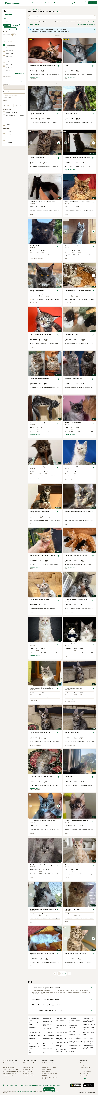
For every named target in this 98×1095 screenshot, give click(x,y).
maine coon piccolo (34, 1035)
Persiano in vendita (28, 1073)
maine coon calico (34, 1043)
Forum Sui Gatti (46, 1071)
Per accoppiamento (9, 29)
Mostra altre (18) (19, 73)
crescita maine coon (48, 1035)
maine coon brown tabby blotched (61, 1019)
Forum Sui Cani (46, 1069)
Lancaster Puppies (55, 1085)
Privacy (82, 1065)
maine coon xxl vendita (33, 1023)
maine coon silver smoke (48, 1024)
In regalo (15, 25)
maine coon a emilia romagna (88, 1033)
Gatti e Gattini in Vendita (29, 1060)
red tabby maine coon (34, 1019)
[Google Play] (75, 1085)
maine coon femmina (62, 1030)
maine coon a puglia (61, 1035)
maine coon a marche (89, 1030)
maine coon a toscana (89, 1024)
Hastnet (17, 1085)
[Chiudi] (94, 29)
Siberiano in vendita (28, 1075)
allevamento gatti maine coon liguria (88, 1042)
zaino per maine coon (49, 1041)
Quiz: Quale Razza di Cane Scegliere (49, 1074)
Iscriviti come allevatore (52, 2)
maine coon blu (33, 1030)
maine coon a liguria (75, 1045)
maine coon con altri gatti (48, 1044)
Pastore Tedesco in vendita (10, 1069)
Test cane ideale (84, 1075)
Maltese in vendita (8, 1075)
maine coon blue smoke (34, 1047)
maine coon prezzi (48, 1021)
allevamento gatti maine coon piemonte (75, 1019)
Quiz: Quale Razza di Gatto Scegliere (49, 1078)
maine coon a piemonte (73, 1030)
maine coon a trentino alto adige (75, 1042)
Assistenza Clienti (85, 1067)
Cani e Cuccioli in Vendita (10, 1060)
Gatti (5, 18)
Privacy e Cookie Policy (30, 1091)
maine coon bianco (61, 1023)
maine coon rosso (48, 1018)
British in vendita (27, 1065)
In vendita (7, 25)
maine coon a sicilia (88, 1027)
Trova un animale (37, 2)
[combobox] (12, 81)
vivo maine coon (47, 1032)
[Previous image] (30, 142)
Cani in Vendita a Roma (48, 1065)
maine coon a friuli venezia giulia (61, 1039)
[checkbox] (4, 45)
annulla (22, 38)
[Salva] (58, 66)
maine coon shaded (48, 1038)
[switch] (13, 35)
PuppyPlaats (24, 1085)
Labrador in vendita (8, 1067)
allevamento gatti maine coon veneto (61, 1050)
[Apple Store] (89, 1085)
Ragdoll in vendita (28, 1067)
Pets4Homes (9, 1085)
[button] (45, 142)
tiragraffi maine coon (35, 1032)
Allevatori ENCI (84, 1073)
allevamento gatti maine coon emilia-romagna (88, 1047)
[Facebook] (81, 1078)
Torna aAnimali (8, 14)
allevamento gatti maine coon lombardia (74, 1050)
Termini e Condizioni (85, 1071)
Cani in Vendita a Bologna (49, 1067)
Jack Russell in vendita (9, 1073)
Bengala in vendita (28, 1069)
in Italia (57, 11)
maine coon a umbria (75, 1023)
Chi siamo (82, 1063)
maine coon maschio (61, 1032)
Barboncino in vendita (9, 1065)
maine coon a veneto (62, 1042)
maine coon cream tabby (61, 1026)
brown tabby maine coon (48, 1051)
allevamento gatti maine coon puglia (88, 1037)
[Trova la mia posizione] (22, 81)
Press (81, 1069)
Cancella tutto (20, 11)
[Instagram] (84, 1078)
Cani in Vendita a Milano (49, 1063)
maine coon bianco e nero (35, 1051)
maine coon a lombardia (59, 1046)
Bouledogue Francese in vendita (12, 1071)
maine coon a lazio (74, 1034)
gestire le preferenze (50, 1091)
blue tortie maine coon (47, 1029)
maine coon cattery (48, 1048)
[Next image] (58, 142)
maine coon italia (34, 1038)
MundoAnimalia (33, 1085)
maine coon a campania (73, 1026)
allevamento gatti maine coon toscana (75, 1037)
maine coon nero (34, 1041)
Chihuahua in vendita (9, 1063)
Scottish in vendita (28, 1071)
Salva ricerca (35, 24)
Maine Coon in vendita (29, 1063)
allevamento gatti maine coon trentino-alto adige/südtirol (89, 1020)
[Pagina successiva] (69, 973)
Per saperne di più (90, 21)
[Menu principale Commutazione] (1, 2)
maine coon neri (33, 1027)
